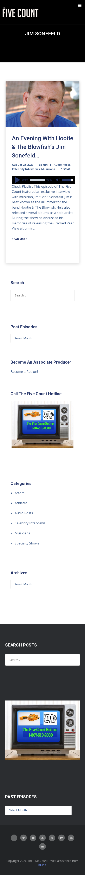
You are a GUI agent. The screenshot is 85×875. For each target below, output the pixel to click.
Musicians (48, 169)
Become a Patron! (24, 371)
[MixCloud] (71, 838)
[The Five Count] (21, 12)
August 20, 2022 (22, 165)
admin (43, 165)
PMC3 (42, 865)
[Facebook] (14, 838)
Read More (19, 239)
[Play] (18, 180)
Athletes (21, 503)
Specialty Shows (27, 543)
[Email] (42, 846)
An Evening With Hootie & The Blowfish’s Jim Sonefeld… (42, 147)
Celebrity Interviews (26, 169)
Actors (20, 493)
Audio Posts (62, 165)
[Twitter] (23, 838)
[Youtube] (33, 838)
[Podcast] (52, 838)
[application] (43, 180)
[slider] (67, 182)
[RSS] (42, 838)
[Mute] (58, 180)
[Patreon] (61, 838)
